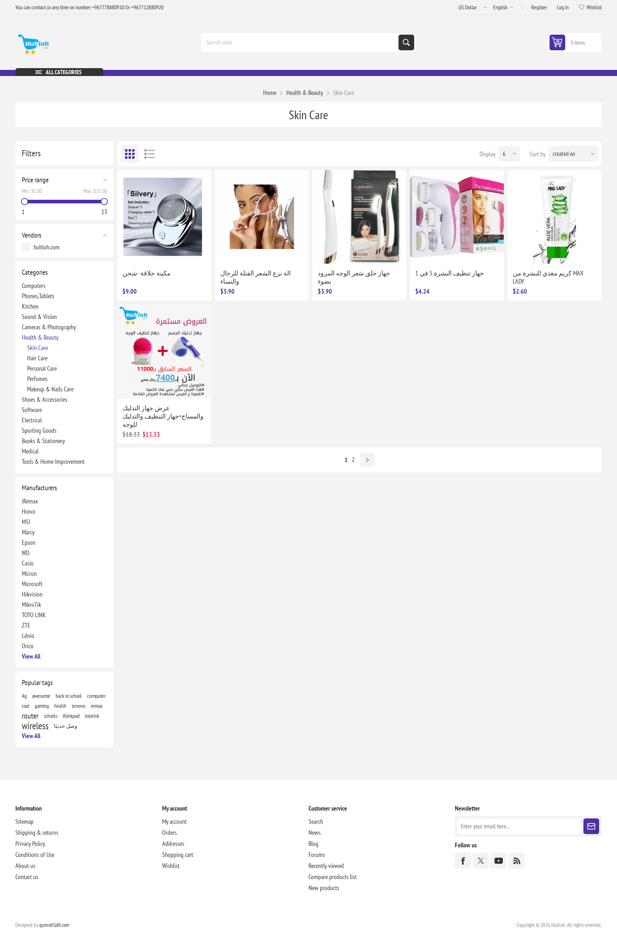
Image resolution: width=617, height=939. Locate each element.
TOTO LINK (34, 615)
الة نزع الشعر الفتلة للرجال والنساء (255, 277)
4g (24, 695)
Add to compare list (157, 252)
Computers (33, 285)
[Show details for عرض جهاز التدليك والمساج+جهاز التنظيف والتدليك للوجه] (164, 351)
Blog (313, 843)
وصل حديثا (65, 725)
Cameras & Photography (49, 327)
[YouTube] (499, 861)
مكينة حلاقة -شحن (146, 273)
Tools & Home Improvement (53, 461)
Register (539, 7)
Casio (28, 563)
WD (25, 553)
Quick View (172, 252)
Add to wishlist (226, 252)
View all (31, 656)
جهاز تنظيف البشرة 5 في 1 (449, 273)
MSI (26, 522)
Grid (130, 154)
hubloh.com (47, 247)
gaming (42, 705)
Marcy (28, 532)
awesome (41, 695)
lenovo (78, 705)
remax (97, 705)
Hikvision (32, 594)
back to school (69, 695)
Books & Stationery (43, 441)
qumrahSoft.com (54, 925)
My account (174, 821)
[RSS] (516, 861)
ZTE (26, 625)
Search (406, 42)
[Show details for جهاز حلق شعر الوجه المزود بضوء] (359, 217)
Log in (563, 7)
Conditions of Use (34, 855)
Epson (28, 542)
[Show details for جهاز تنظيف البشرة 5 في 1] (457, 217)
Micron (29, 573)
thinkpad (71, 715)
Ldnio (28, 635)
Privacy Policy (30, 843)
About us (25, 866)
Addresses (173, 843)
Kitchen (30, 306)
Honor (29, 511)
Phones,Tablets (38, 296)
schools (50, 715)
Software (32, 410)
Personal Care (42, 368)
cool (25, 705)
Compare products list (332, 877)
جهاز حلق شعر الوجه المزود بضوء (354, 277)
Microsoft (32, 584)
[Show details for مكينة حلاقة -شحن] (164, 217)
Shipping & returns (36, 832)
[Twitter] (481, 861)
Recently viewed (326, 866)
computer (96, 695)
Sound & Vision (39, 317)
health (60, 705)
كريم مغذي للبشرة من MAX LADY (548, 277)
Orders (169, 832)
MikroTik (31, 604)
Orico (28, 646)
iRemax (30, 501)
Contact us (26, 877)
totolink (92, 715)
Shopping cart (177, 855)
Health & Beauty (40, 337)
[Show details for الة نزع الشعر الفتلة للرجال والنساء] (262, 217)
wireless (35, 726)
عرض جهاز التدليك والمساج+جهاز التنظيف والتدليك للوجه (163, 416)
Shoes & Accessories (44, 399)
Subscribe (591, 826)
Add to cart (284, 252)
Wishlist (171, 866)
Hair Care (37, 358)
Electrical (32, 420)
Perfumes (37, 379)
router (30, 716)
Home (269, 92)
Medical (30, 451)
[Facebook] (463, 861)
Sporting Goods (39, 430)
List (149, 154)
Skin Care (37, 348)
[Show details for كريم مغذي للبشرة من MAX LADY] (554, 217)
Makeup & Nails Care (50, 389)
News (314, 832)
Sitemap (24, 821)
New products (323, 888)
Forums (316, 855)
